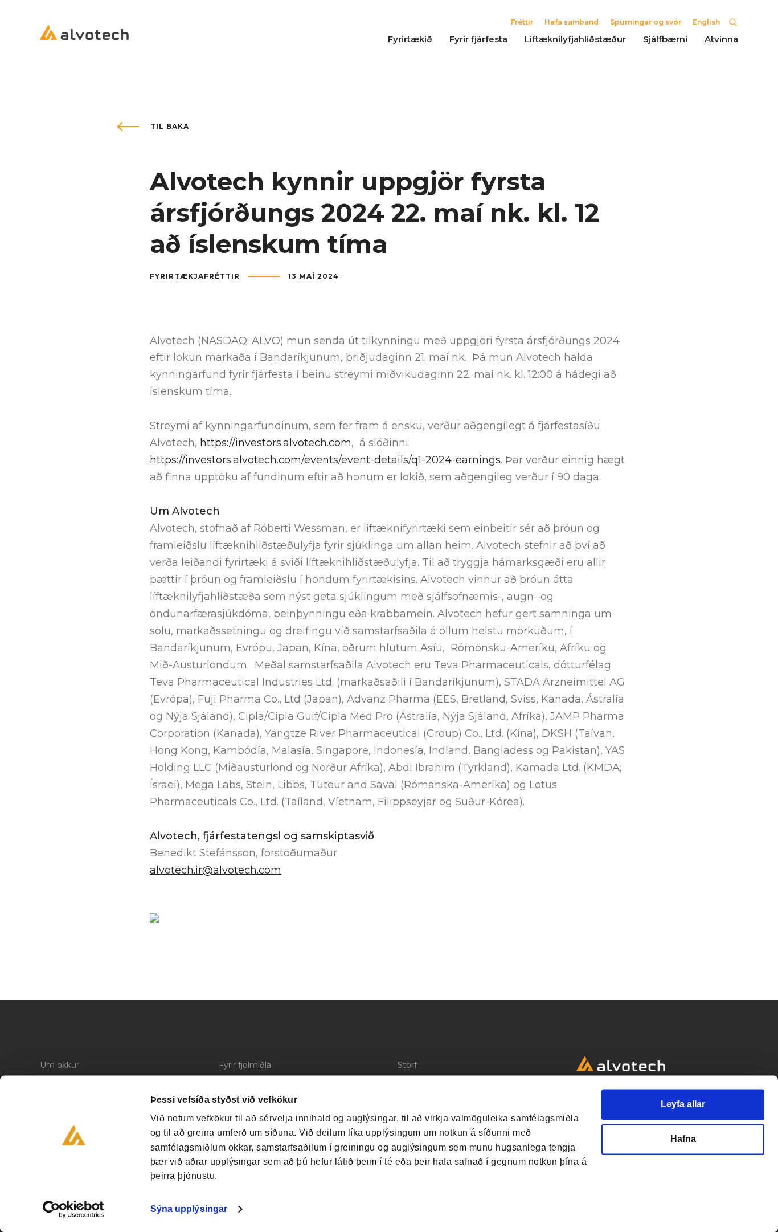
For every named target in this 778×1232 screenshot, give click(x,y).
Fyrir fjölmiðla (245, 1065)
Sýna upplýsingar (189, 1209)
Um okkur (59, 1065)
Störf (407, 1065)
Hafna (683, 1139)
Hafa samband (571, 22)
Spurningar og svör (645, 22)
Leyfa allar (683, 1104)
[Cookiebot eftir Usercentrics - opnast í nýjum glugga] (74, 1209)
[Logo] (657, 1067)
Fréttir (522, 22)
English (706, 22)
